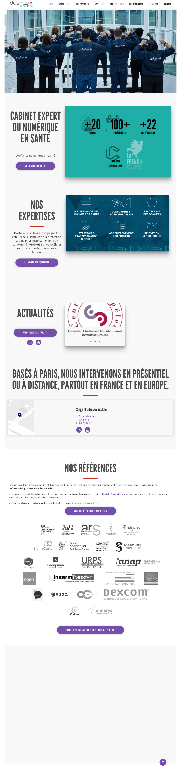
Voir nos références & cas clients (90, 511)
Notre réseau (65, 4)
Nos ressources (136, 4)
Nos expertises (82, 4)
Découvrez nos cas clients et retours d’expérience (90, 630)
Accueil (50, 4)
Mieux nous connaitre (35, 166)
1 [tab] (90, 88)
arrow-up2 (163, 762)
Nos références (117, 4)
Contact (167, 4)
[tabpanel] (90, 51)
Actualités (153, 4)
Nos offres (99, 4)
